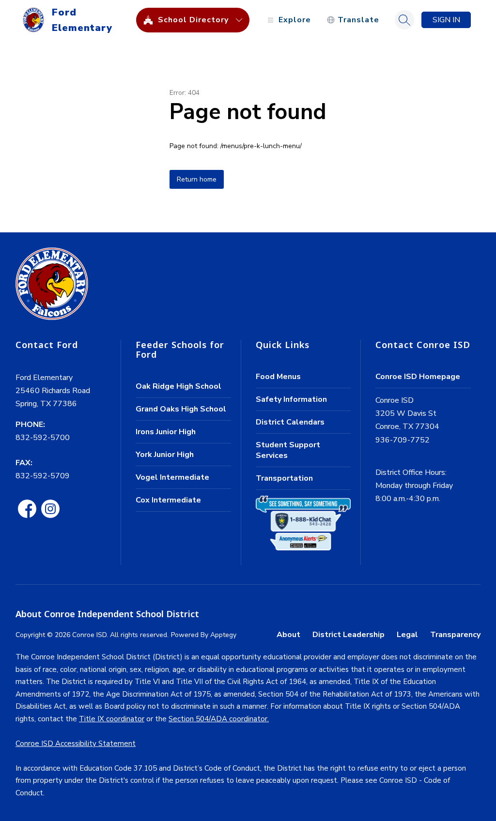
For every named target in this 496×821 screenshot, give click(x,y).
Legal (407, 634)
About (288, 634)
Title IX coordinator (111, 719)
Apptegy (223, 634)
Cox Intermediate (168, 500)
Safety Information (291, 399)
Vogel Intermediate (172, 477)
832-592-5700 (43, 437)
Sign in (446, 20)
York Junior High (165, 454)
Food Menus (278, 376)
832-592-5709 (43, 476)
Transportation (284, 478)
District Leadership (348, 634)
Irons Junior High (166, 431)
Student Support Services (288, 450)
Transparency (455, 634)
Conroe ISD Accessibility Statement (76, 743)
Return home (197, 179)
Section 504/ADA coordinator (218, 719)
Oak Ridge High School (178, 386)
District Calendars (290, 422)
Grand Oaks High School (181, 409)
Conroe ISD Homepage (417, 376)
